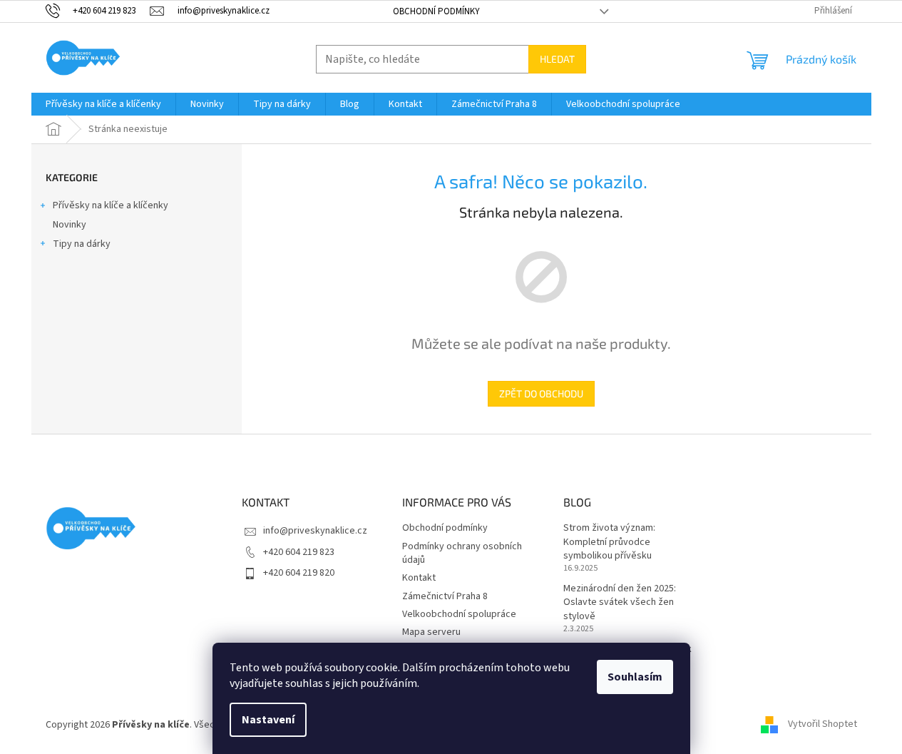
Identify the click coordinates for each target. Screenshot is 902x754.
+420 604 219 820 (298, 573)
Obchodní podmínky (436, 11)
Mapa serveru (431, 632)
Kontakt (419, 578)
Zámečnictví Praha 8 (445, 596)
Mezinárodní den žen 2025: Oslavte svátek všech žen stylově (619, 602)
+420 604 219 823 (298, 552)
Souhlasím (635, 677)
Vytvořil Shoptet (822, 725)
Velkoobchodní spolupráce (459, 614)
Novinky (69, 225)
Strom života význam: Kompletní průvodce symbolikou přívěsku (609, 542)
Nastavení (268, 720)
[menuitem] (103, 104)
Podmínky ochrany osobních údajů (462, 553)
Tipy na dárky (82, 244)
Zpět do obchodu (541, 393)
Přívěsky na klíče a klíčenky (110, 205)
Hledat (557, 59)
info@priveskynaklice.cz (315, 531)
